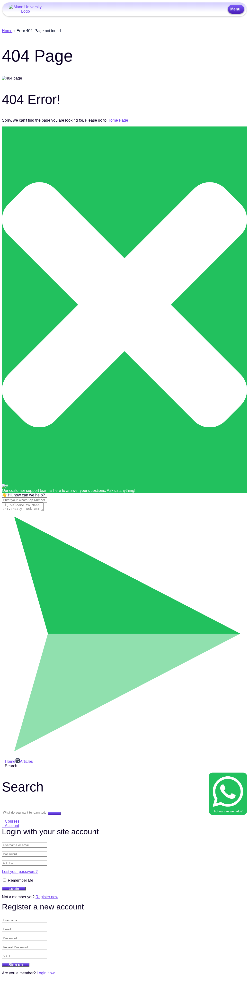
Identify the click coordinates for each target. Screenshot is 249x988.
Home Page (117, 120)
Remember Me (20, 880)
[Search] (54, 813)
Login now (46, 973)
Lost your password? (20, 872)
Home (7, 31)
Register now (47, 897)
